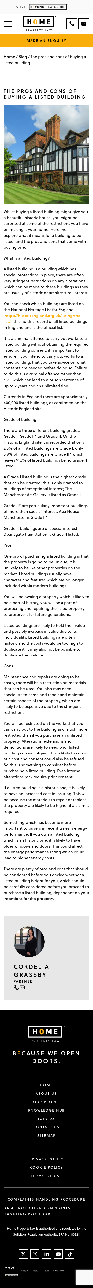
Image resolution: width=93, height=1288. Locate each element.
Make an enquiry (46, 40)
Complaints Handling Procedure (47, 1199)
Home (9, 56)
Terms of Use (46, 1175)
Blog (23, 56)
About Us (46, 1093)
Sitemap (46, 1135)
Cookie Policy (46, 1167)
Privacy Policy (46, 1159)
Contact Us (46, 1127)
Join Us (46, 1118)
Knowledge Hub (46, 1110)
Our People (46, 1101)
